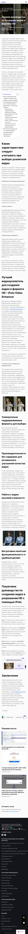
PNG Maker (4, 890)
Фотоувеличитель (5, 880)
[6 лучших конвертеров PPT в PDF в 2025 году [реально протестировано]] (14, 759)
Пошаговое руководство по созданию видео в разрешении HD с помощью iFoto (10, 131)
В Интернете (4, 902)
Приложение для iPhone (7, 904)
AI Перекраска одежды (7, 856)
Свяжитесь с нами (5, 918)
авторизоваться (14, 811)
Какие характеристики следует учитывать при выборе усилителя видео (10, 98)
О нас (2, 916)
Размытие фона (5, 896)
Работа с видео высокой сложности (11, 121)
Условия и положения (6, 929)
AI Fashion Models (5, 845)
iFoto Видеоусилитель (16, 309)
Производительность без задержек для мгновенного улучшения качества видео (11, 116)
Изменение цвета (5, 883)
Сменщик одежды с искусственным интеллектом (13, 853)
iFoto (3, 301)
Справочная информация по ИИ (9, 848)
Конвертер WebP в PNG (7, 885)
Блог (2, 923)
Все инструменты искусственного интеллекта (12, 843)
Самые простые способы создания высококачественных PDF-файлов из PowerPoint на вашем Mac (13, 792)
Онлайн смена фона (6, 877)
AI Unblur (3, 866)
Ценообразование (5, 921)
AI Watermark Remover (7, 861)
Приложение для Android (7, 907)
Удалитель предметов (6, 893)
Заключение (6, 136)
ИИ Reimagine (4, 869)
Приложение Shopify (6, 909)
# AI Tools (5, 710)
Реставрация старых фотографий (9, 888)
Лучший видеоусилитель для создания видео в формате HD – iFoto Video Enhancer (10, 104)
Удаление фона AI (5, 858)
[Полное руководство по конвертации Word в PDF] (14, 738)
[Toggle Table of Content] (17, 94)
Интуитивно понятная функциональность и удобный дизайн (10, 125)
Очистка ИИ (4, 864)
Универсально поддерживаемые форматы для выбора (10, 111)
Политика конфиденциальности (9, 926)
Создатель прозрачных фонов (8, 875)
